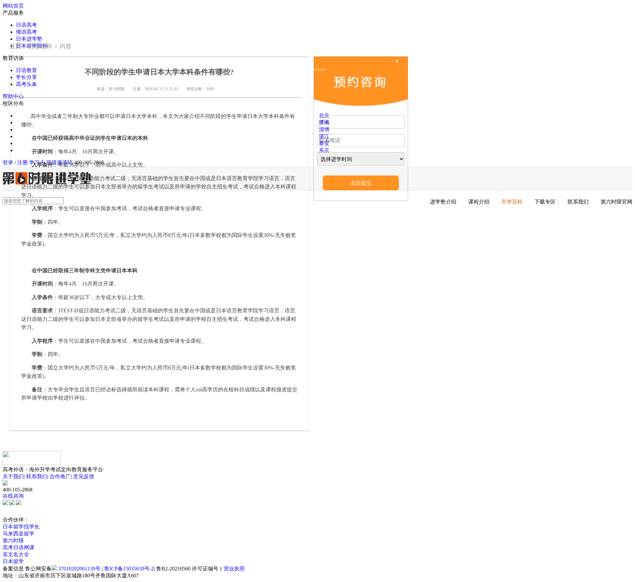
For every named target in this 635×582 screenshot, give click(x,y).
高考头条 (26, 84)
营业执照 (234, 568)
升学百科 (40, 46)
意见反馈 (83, 476)
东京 (324, 150)
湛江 (324, 136)
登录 (8, 162)
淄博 (324, 129)
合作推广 (60, 476)
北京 (324, 115)
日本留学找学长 (21, 526)
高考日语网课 (18, 547)
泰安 (324, 143)
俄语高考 (26, 32)
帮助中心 (13, 96)
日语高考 (26, 25)
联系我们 (36, 476)
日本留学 (13, 561)
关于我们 (13, 476)
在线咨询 (13, 496)
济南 (324, 122)
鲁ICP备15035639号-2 (129, 568)
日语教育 (26, 70)
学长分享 (26, 77)
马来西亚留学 (18, 533)
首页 (15, 46)
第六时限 (13, 540)
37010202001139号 (79, 568)
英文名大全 (16, 554)
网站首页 (13, 6)
